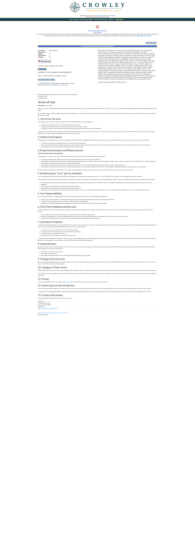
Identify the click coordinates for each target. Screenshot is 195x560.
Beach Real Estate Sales (100, 19)
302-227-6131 (105, 17)
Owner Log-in (119, 19)
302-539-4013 (111, 15)
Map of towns (42, 69)
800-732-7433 (100, 15)
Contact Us (112, 19)
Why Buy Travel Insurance (97, 31)
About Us (76, 19)
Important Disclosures (144, 36)
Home (71, 19)
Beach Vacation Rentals (86, 19)
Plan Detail (97, 32)
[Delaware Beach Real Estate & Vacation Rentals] (96, 13)
